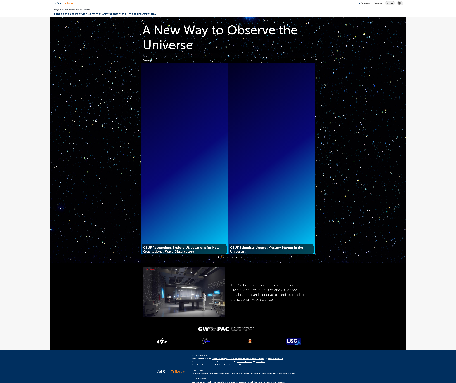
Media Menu (149, 60)
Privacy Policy (260, 362)
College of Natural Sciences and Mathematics (71, 10)
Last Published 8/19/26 (275, 359)
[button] (65, 3)
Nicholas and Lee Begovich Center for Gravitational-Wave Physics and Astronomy (238, 359)
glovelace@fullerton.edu (244, 362)
